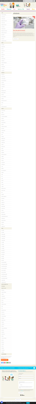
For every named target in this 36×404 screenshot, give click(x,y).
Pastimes (3, 326)
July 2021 (3, 244)
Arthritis (2, 112)
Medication (3, 204)
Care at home (3, 16)
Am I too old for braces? (19, 30)
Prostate (3, 172)
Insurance (3, 82)
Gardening (3, 332)
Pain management (4, 170)
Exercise (3, 224)
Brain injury (3, 114)
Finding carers (3, 18)
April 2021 (3, 232)
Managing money (4, 90)
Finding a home (3, 28)
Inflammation (3, 164)
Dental (2, 148)
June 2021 (3, 248)
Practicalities (3, 140)
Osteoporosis (3, 218)
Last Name (19, 378)
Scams (2, 102)
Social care (3, 38)
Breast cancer (3, 146)
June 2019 (3, 246)
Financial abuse (3, 78)
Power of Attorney (4, 96)
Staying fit (3, 222)
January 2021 (3, 238)
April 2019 (3, 230)
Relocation (3, 318)
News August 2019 (4, 262)
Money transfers (3, 92)
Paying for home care (4, 20)
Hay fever (3, 158)
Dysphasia (3, 152)
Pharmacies (3, 198)
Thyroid (2, 184)
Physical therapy (4, 220)
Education (3, 330)
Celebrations (3, 296)
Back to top (18, 399)
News (33, 9)
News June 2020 (4, 272)
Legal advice (3, 86)
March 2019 (3, 250)
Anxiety (2, 210)
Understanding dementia (5, 216)
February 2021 (3, 234)
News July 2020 (4, 270)
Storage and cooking (4, 126)
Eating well (3, 120)
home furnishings (4, 316)
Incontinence (3, 162)
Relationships (3, 46)
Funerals (3, 132)
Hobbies (3, 336)
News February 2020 (4, 266)
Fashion (2, 302)
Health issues (3, 142)
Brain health (3, 212)
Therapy (3, 200)
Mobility (2, 168)
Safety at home (3, 320)
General (2, 48)
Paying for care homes (4, 30)
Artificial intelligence (4, 62)
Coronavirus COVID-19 (4, 116)
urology (2, 186)
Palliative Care (3, 138)
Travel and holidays (4, 338)
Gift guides (3, 290)
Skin (2, 176)
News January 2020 (4, 268)
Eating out (3, 342)
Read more (16, 38)
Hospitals (3, 194)
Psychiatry (3, 286)
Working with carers (4, 24)
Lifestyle (3, 294)
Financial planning (4, 80)
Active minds (3, 208)
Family (28, 9)
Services (3, 346)
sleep (2, 178)
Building (3, 56)
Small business (3, 58)
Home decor (3, 314)
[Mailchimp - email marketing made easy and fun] (22, 395)
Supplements (3, 226)
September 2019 (4, 282)
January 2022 (3, 240)
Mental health (3, 206)
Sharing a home (3, 36)
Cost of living (3, 76)
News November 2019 (4, 274)
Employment (3, 54)
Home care (3, 312)
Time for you (3, 50)
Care (14, 9)
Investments (3, 84)
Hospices (3, 136)
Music (2, 306)
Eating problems (3, 122)
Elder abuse (3, 34)
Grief (2, 134)
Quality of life (21, 9)
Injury (2, 166)
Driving (2, 300)
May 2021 (3, 260)
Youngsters (3, 70)
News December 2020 (4, 264)
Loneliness (3, 324)
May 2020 (3, 258)
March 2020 (3, 252)
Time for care (3, 22)
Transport (3, 322)
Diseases (3, 118)
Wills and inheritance (4, 106)
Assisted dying (3, 130)
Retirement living (4, 310)
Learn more (22, 390)
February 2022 (3, 236)
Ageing (2, 144)
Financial (9, 9)
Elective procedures (4, 154)
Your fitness (3, 68)
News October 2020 (4, 276)
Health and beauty (4, 292)
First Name (19, 376)
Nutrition (3, 124)
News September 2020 (4, 278)
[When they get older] (3, 6)
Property (3, 98)
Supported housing (4, 40)
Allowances (3, 74)
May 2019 (3, 256)
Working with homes (4, 32)
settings (24, 403)
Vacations (3, 344)
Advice (2, 52)
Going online (3, 334)
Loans (2, 88)
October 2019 (3, 280)
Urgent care (3, 202)
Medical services (4, 188)
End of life (3, 128)
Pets (2, 308)
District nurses (3, 190)
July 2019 (3, 242)
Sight (2, 174)
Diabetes (3, 150)
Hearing (2, 160)
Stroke (2, 182)
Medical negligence (4, 196)
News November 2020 (5, 284)
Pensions (3, 94)
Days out (3, 340)
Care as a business (4, 14)
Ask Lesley (3, 44)
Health (2, 9)
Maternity (3, 64)
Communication (3, 298)
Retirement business (4, 100)
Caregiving (3, 60)
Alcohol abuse (3, 110)
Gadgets (3, 156)
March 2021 (3, 254)
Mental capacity (3, 214)
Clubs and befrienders (4, 328)
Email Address (20, 374)
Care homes (3, 26)
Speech (2, 180)
